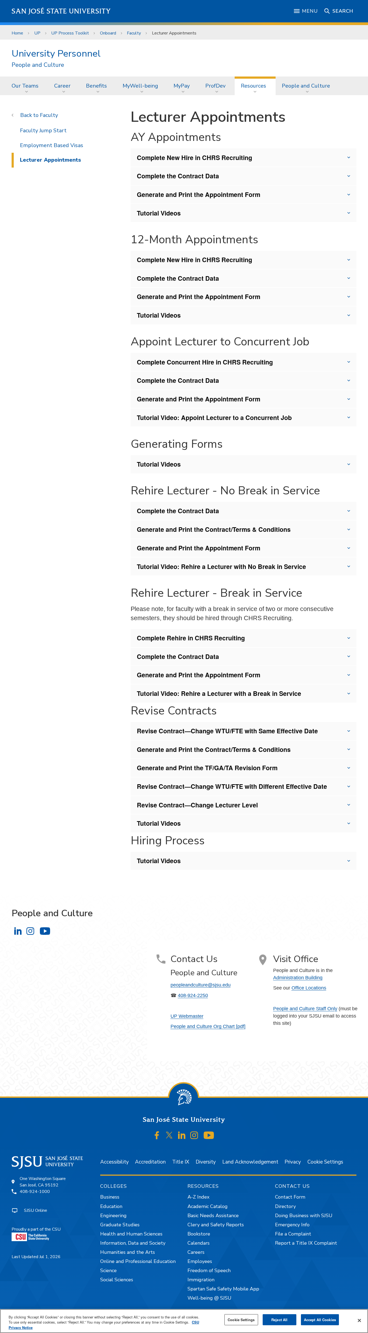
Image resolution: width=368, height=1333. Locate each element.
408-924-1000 (35, 1192)
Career (62, 85)
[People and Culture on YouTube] (44, 931)
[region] (184, 1321)
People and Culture (38, 65)
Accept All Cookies (320, 1319)
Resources (253, 85)
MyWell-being (140, 85)
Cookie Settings (325, 1161)
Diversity (206, 1161)
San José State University (61, 11)
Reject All (279, 1319)
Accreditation (150, 1161)
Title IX (180, 1161)
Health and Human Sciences (131, 1234)
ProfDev (215, 85)
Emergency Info (292, 1224)
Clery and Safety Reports (216, 1224)
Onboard (108, 33)
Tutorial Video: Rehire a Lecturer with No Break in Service (221, 566)
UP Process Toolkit (70, 33)
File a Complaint (293, 1234)
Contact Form (290, 1197)
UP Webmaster (187, 1016)
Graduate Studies (120, 1224)
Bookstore (199, 1234)
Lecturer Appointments (50, 160)
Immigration (201, 1279)
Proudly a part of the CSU (36, 1229)
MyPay (181, 85)
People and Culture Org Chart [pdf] (208, 1026)
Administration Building (297, 977)
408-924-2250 (193, 995)
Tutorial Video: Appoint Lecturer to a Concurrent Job (214, 417)
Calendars (199, 1243)
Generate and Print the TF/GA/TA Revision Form (207, 767)
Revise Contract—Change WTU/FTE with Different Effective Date (232, 786)
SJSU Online (35, 1210)
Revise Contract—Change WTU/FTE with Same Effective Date (227, 730)
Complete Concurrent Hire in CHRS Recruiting (205, 361)
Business (109, 1197)
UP (37, 33)
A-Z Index (198, 1197)
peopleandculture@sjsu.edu (201, 985)
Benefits (96, 85)
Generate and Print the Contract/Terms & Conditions (214, 529)
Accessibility (114, 1161)
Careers (196, 1252)
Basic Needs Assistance (213, 1215)
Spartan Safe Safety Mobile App (223, 1289)
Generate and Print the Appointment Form (198, 194)
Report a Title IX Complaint (306, 1243)
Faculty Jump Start (43, 130)
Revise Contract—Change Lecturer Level (197, 804)
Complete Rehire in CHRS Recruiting (191, 637)
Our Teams (25, 85)
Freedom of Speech (209, 1270)
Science (108, 1270)
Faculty (134, 33)
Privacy (292, 1161)
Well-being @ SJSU (209, 1298)
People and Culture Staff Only (305, 1008)
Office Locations (308, 988)
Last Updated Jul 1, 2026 (36, 1257)
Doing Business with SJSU (303, 1215)
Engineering (113, 1215)
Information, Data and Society (132, 1243)
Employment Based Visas (51, 145)
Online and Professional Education (138, 1261)
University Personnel (56, 53)
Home (17, 33)
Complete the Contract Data (178, 175)
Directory (285, 1206)
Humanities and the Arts (127, 1252)
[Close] (359, 1320)
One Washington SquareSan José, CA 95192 (43, 1182)
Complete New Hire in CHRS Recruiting (194, 157)
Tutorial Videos (159, 213)
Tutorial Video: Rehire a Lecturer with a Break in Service (219, 693)
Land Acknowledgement (250, 1161)
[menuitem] (26, 86)
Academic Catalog (208, 1206)
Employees (200, 1261)
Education (111, 1206)
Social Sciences (116, 1279)
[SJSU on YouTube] (208, 1135)
